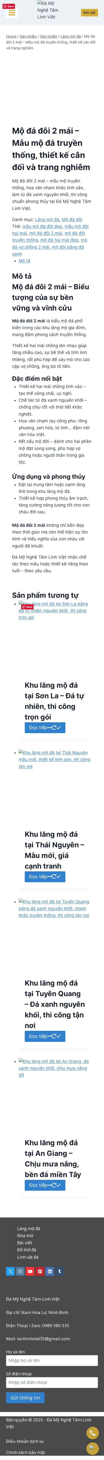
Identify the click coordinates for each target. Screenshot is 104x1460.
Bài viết (24, 1243)
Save (11, 6)
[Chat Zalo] (92, 1448)
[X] (10, 1271)
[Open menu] (12, 12)
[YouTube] (30, 1271)
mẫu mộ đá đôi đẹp (42, 226)
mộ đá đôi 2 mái (45, 233)
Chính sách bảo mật (25, 1452)
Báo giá (89, 12)
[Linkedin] (49, 1271)
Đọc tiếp (38, 727)
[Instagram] (20, 1271)
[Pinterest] (40, 1271)
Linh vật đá (28, 1257)
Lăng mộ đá (47, 219)
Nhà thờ (25, 1235)
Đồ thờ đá (26, 1250)
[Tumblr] (59, 1271)
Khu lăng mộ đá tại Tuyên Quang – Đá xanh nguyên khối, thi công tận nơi (55, 1004)
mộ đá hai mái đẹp (59, 240)
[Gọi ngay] (92, 1433)
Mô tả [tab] (24, 260)
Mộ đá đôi (72, 219)
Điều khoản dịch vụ (25, 1441)
